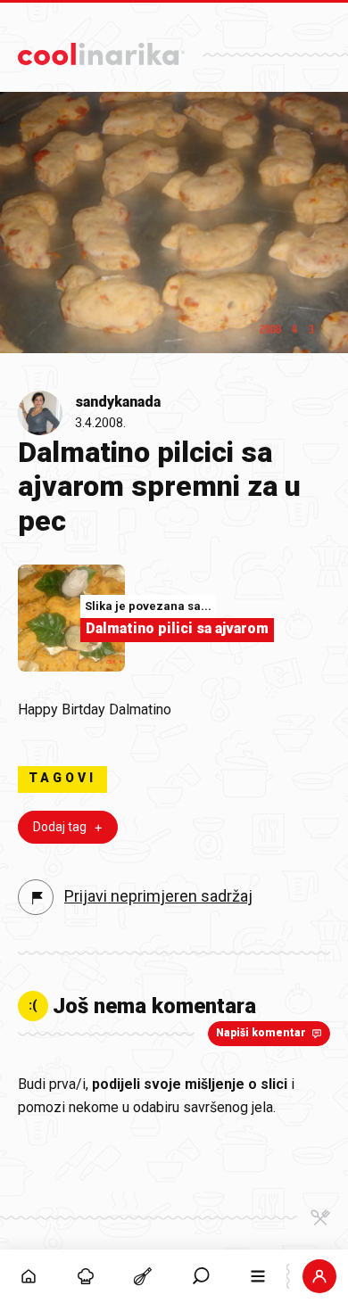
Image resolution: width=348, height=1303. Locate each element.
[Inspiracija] (85, 1276)
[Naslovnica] (28, 1276)
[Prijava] (319, 1276)
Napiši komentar (261, 1033)
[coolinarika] (101, 49)
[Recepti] (142, 1276)
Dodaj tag (60, 827)
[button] (200, 1276)
